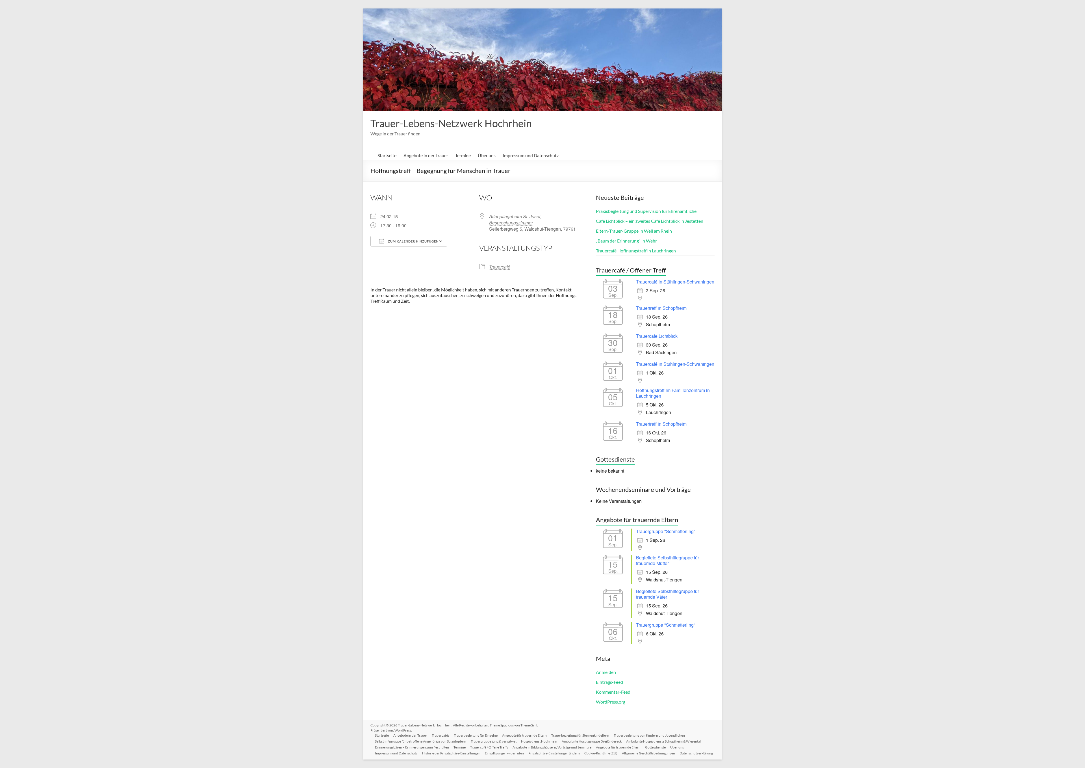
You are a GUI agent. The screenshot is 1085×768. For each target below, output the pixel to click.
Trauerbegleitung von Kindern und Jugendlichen (649, 735)
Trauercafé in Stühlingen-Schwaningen (675, 281)
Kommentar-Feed (613, 692)
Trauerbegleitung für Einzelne (476, 735)
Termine (463, 155)
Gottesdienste (655, 747)
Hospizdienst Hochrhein (539, 741)
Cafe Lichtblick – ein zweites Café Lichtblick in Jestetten (649, 221)
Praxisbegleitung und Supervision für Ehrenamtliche (646, 211)
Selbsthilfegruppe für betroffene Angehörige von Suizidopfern (420, 741)
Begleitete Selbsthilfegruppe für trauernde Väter (667, 594)
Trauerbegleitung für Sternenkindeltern (580, 735)
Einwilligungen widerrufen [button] (504, 753)
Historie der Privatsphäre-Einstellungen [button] (451, 753)
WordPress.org (610, 701)
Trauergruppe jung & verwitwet (494, 741)
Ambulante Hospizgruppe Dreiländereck (592, 741)
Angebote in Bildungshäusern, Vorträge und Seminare (552, 747)
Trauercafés (440, 735)
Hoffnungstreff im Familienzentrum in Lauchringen (673, 393)
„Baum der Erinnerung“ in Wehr (626, 240)
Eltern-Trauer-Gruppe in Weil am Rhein (634, 230)
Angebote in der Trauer (425, 155)
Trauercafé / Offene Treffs (489, 747)
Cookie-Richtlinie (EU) (600, 753)
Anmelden (606, 672)
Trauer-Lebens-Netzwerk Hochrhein (451, 123)
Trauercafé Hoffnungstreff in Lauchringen (636, 250)
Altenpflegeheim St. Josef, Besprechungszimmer (515, 219)
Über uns (487, 155)
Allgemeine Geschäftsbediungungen (648, 753)
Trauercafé (499, 266)
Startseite (386, 155)
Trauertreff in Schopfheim (661, 308)
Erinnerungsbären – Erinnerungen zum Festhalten (412, 747)
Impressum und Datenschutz (531, 155)
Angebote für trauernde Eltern (524, 735)
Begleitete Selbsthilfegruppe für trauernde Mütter (667, 560)
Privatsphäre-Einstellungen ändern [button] (554, 753)
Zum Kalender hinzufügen (413, 241)
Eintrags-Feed (609, 682)
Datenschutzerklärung (696, 753)
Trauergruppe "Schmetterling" (665, 531)
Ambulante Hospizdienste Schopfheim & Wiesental (663, 741)
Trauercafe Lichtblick (657, 336)
